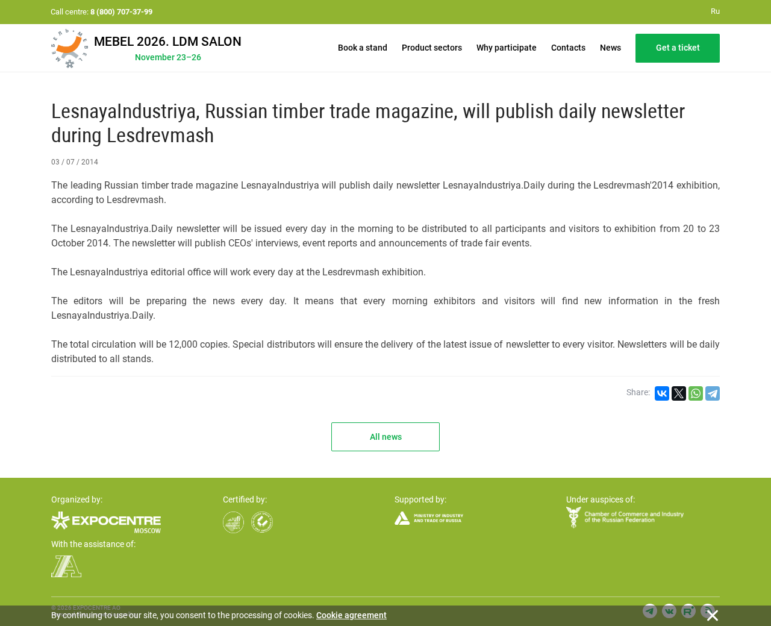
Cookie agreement (351, 615)
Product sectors (432, 47)
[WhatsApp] (695, 393)
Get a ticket (678, 47)
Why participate (506, 47)
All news (386, 437)
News (610, 47)
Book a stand (362, 47)
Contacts (568, 47)
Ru (715, 11)
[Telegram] (712, 393)
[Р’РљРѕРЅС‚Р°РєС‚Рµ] (662, 393)
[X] (679, 393)
